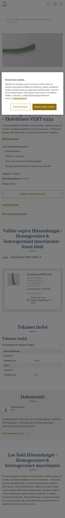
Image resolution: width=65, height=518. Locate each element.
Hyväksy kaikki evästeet (44, 107)
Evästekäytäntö (20, 98)
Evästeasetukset (20, 107)
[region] (32, 93)
